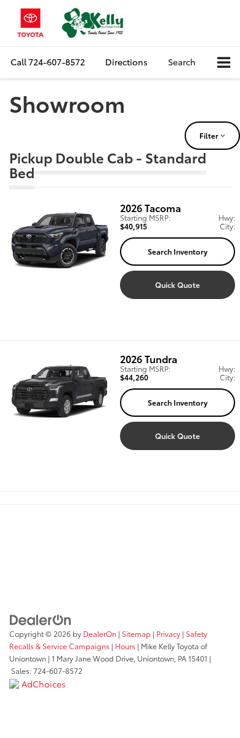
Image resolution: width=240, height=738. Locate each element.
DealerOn (99, 633)
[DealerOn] (40, 618)
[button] (47, 62)
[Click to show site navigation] (223, 62)
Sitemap (136, 633)
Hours (125, 646)
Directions (126, 61)
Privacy (168, 633)
